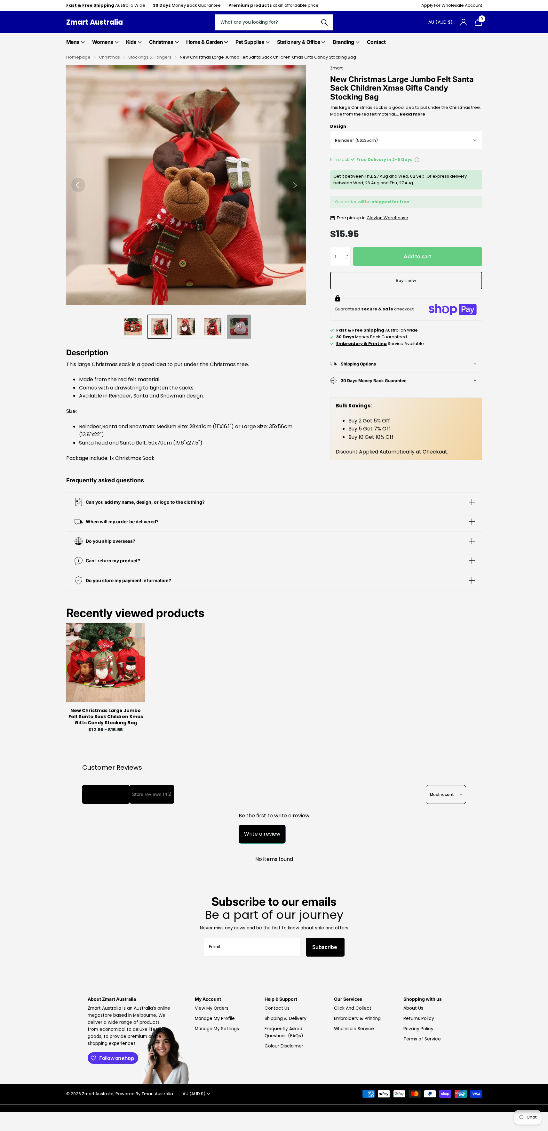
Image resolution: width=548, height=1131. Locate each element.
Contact (376, 42)
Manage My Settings (217, 1029)
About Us (413, 1008)
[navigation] (78, 185)
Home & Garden (204, 42)
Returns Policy (418, 1018)
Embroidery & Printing (357, 1018)
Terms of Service (422, 1039)
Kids (131, 42)
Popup (417, 159)
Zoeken (324, 22)
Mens (72, 42)
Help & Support (281, 999)
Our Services (348, 999)
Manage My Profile (215, 1018)
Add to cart (417, 256)
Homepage (78, 57)
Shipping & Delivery (285, 1018)
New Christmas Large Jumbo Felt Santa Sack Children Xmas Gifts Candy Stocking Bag (105, 717)
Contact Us (277, 1008)
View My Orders (211, 1008)
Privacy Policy (418, 1029)
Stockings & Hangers (149, 57)
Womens (102, 42)
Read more (412, 114)
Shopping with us (422, 999)
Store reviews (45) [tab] (151, 794)
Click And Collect (352, 1008)
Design (338, 126)
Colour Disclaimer (284, 1046)
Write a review (262, 834)
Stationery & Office (298, 42)
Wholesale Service (354, 1029)
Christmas (161, 42)
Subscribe (325, 947)
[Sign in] (463, 22)
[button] (348, 250)
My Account (208, 999)
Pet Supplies (249, 42)
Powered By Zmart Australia (144, 1094)
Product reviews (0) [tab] (106, 794)
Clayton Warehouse (387, 218)
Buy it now (406, 280)
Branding (343, 42)
